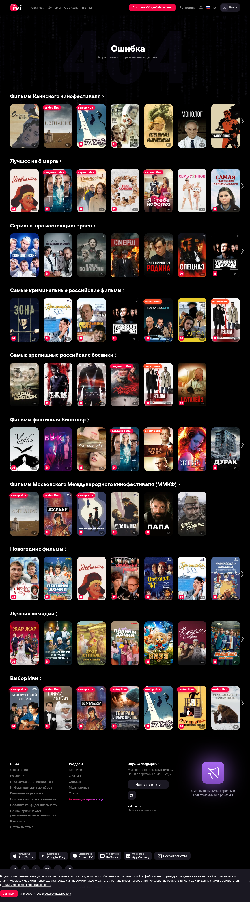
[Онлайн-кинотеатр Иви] (17, 8)
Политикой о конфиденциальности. (26, 884)
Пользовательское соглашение (33, 799)
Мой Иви (75, 769)
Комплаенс (18, 821)
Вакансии (17, 775)
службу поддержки (57, 893)
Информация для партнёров (31, 787)
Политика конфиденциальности (33, 805)
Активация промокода (86, 799)
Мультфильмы (79, 787)
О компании (19, 769)
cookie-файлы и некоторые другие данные (163, 876)
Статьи (74, 793)
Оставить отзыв (21, 827)
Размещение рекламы (26, 793)
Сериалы (75, 781)
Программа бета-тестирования (33, 781)
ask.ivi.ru (134, 806)
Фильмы (75, 775)
